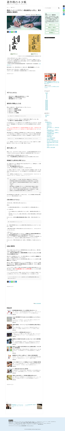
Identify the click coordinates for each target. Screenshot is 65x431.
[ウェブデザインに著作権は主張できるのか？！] (9, 334)
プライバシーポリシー (30, 425)
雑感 (46, 116)
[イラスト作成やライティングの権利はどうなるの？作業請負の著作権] (9, 364)
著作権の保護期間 (50, 139)
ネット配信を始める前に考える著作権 (20, 368)
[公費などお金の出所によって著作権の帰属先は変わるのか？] (9, 377)
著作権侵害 (39, 303)
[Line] (64, 10)
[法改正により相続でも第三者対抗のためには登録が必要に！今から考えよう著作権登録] (9, 348)
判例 (35, 303)
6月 (46, 95)
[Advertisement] (24, 81)
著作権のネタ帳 (17, 2)
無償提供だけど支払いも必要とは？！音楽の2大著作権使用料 (25, 355)
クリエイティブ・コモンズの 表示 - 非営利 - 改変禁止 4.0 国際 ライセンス (26, 422)
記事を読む (14, 314)
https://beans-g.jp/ (40, 424)
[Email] (64, 12)
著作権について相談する (52, 27)
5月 (46, 96)
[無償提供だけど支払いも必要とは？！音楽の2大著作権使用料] (9, 357)
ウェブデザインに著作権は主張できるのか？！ (22, 332)
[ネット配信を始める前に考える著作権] (9, 370)
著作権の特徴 (49, 123)
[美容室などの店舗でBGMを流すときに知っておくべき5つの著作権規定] (9, 341)
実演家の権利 (49, 136)
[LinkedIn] (64, 14)
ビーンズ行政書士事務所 (22, 425)
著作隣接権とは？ (50, 135)
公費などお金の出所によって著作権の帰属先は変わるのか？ (24, 375)
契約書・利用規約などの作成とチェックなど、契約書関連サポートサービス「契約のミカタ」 (51, 82)
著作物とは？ (49, 124)
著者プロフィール (52, 24)
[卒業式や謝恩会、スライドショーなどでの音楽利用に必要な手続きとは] (9, 326)
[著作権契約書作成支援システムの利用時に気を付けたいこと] (9, 312)
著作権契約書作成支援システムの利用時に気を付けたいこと (24, 310)
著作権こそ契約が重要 (51, 147)
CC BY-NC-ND (26, 429)
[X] (64, 6)
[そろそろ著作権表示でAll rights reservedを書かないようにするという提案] (9, 319)
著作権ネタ (39, 14)
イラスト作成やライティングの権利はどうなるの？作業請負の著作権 (26, 362)
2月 (46, 98)
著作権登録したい (52, 32)
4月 (46, 97)
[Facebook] (64, 8)
